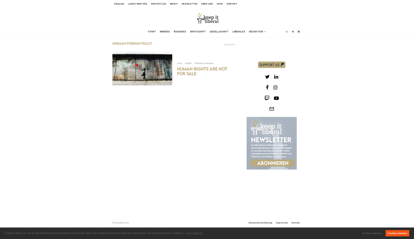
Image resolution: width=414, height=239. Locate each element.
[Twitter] (267, 76)
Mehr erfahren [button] (195, 233)
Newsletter (189, 3)
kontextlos (158, 3)
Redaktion (256, 31)
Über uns (207, 3)
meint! (174, 3)
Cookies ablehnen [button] (372, 233)
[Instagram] (275, 87)
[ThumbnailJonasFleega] (142, 68)
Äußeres (180, 31)
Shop (220, 3)
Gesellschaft (219, 31)
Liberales (238, 31)
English (119, 3)
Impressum (282, 222)
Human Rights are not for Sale (202, 71)
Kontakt (232, 3)
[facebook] (267, 87)
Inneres (165, 31)
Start (152, 31)
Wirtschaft (198, 31)
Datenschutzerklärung (260, 222)
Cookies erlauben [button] (397, 233)
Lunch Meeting (137, 3)
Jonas (179, 63)
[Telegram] (272, 108)
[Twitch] (276, 76)
